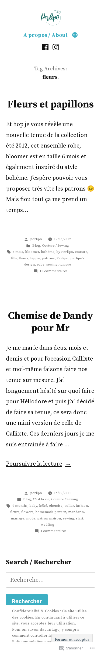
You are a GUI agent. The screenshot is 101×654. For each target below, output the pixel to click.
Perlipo (62, 258)
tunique (65, 264)
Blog (36, 245)
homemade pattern (50, 512)
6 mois (18, 252)
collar (69, 505)
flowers (27, 512)
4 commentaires (53, 531)
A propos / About (45, 35)
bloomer (32, 252)
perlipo (36, 239)
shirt (79, 518)
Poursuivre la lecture (34, 463)
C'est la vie (41, 499)
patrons (48, 258)
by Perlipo (64, 252)
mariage (17, 518)
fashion (82, 505)
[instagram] (55, 47)
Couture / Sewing (55, 245)
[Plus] (75, 35)
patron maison (49, 518)
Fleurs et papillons (51, 104)
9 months (19, 505)
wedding (47, 524)
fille (14, 258)
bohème (47, 252)
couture (81, 252)
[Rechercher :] (50, 580)
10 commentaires (54, 271)
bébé (43, 505)
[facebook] (45, 47)
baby (33, 505)
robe (40, 264)
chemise (55, 505)
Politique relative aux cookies (39, 641)
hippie (35, 258)
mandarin (76, 512)
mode (30, 518)
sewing (52, 264)
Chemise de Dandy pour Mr (50, 322)
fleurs (23, 258)
